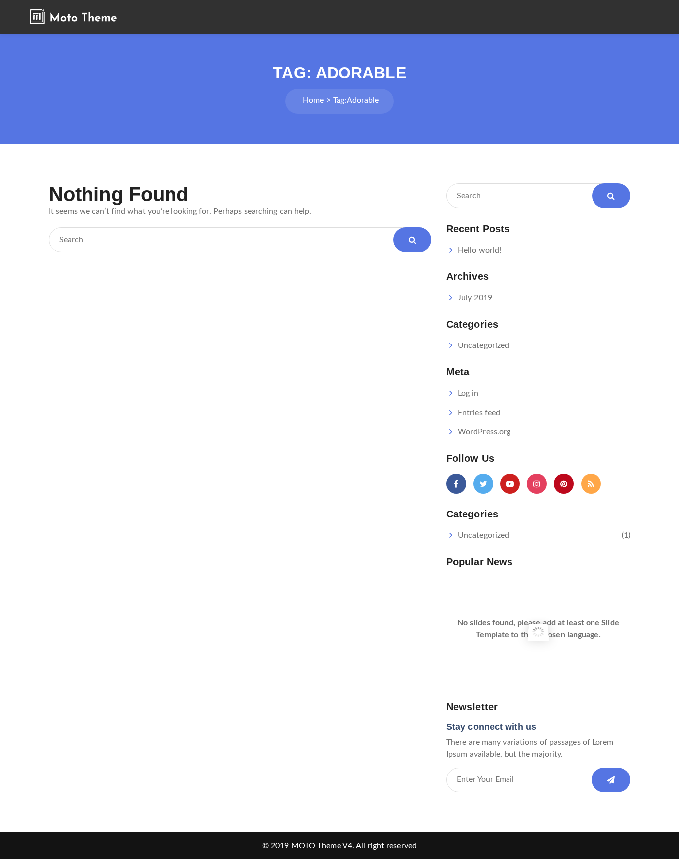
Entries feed (479, 413)
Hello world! (479, 250)
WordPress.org (484, 432)
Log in (468, 393)
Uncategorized (483, 345)
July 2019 (475, 298)
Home (313, 100)
